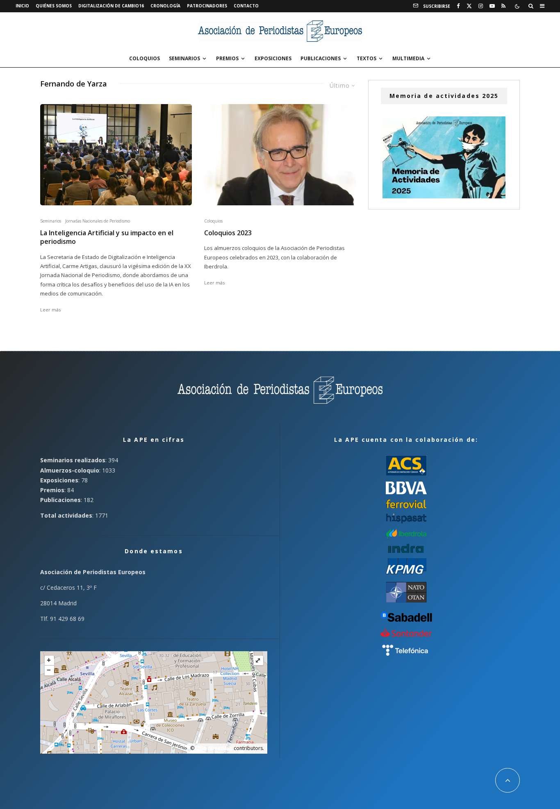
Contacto (246, 6)
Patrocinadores (207, 6)
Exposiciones (273, 58)
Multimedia (408, 58)
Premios (227, 58)
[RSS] (503, 6)
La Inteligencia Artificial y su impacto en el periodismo (106, 237)
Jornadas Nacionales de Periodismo (97, 221)
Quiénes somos (54, 6)
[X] (469, 6)
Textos (366, 58)
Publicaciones (320, 58)
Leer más (50, 310)
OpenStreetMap (214, 748)
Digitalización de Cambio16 (111, 6)
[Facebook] (458, 6)
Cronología (165, 6)
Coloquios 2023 (228, 233)
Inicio (22, 6)
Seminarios (184, 58)
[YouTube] (492, 6)
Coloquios (144, 58)
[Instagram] (480, 6)
